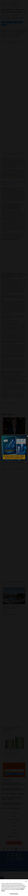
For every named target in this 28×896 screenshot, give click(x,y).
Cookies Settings (14, 893)
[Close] (26, 881)
